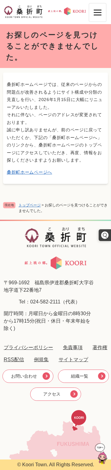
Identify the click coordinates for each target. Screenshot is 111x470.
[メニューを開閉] (97, 12)
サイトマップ (73, 359)
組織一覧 (79, 376)
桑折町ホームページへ (29, 172)
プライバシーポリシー (28, 347)
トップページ (29, 205)
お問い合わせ (24, 376)
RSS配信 (14, 359)
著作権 (99, 347)
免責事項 (73, 347)
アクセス (51, 394)
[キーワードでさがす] (105, 235)
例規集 (41, 359)
